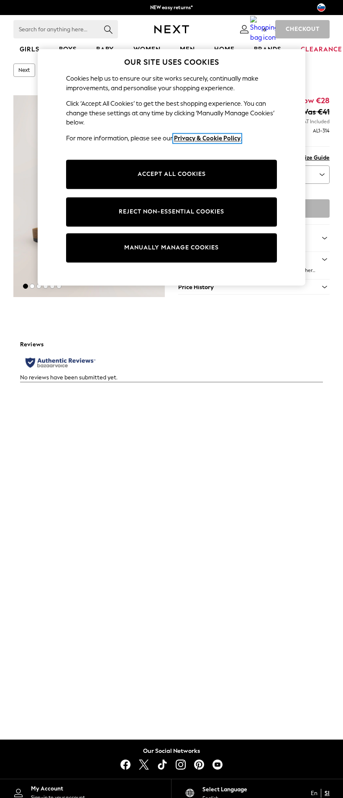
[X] (144, 764)
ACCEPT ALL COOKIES (172, 174)
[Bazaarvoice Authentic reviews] (60, 362)
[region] (171, 167)
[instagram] (181, 764)
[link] (244, 29)
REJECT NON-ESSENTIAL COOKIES (171, 212)
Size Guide (316, 157)
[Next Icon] (171, 29)
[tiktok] (162, 764)
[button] (25, 286)
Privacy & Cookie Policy (207, 138)
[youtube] (217, 764)
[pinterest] (199, 764)
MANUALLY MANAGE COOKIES (171, 248)
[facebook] (125, 764)
